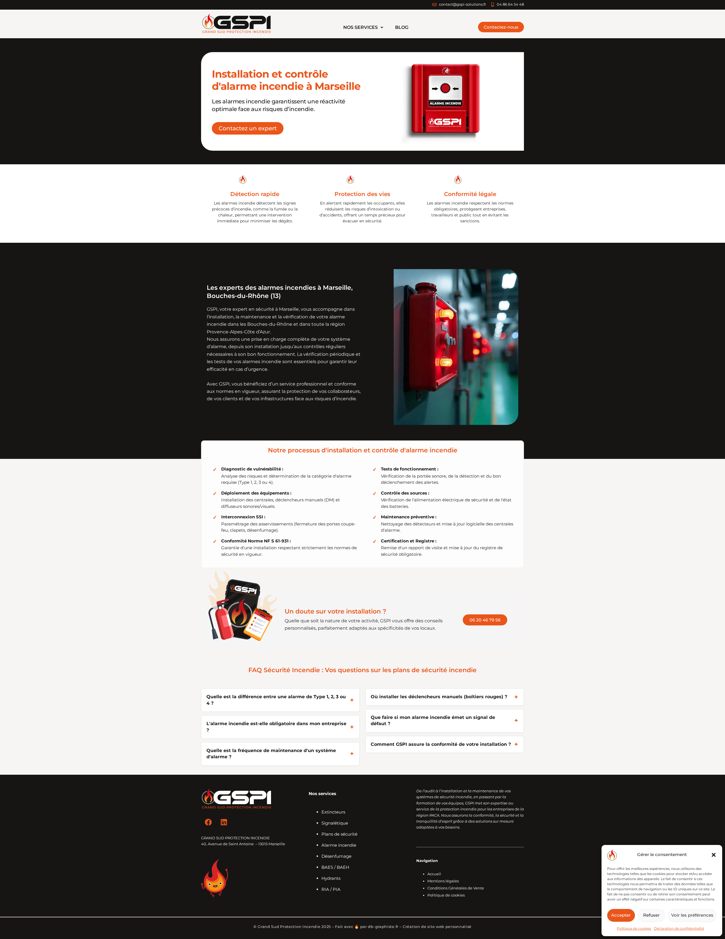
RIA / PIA (330, 889)
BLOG (401, 27)
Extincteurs (333, 812)
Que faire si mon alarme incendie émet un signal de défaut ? (433, 720)
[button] (714, 855)
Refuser (651, 915)
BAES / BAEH (335, 867)
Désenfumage (336, 856)
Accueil (434, 874)
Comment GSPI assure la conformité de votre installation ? (441, 744)
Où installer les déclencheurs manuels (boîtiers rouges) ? (439, 696)
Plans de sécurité (339, 834)
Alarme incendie (338, 845)
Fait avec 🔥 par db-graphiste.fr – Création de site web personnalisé (403, 926)
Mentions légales (443, 881)
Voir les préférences (692, 915)
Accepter (621, 915)
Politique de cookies (634, 928)
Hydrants (330, 878)
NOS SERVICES (360, 27)
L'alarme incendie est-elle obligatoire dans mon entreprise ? (276, 727)
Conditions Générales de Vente (455, 888)
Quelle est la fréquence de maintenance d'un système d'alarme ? (271, 753)
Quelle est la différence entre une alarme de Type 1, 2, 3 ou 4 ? (276, 700)
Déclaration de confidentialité (679, 928)
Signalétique (334, 823)
